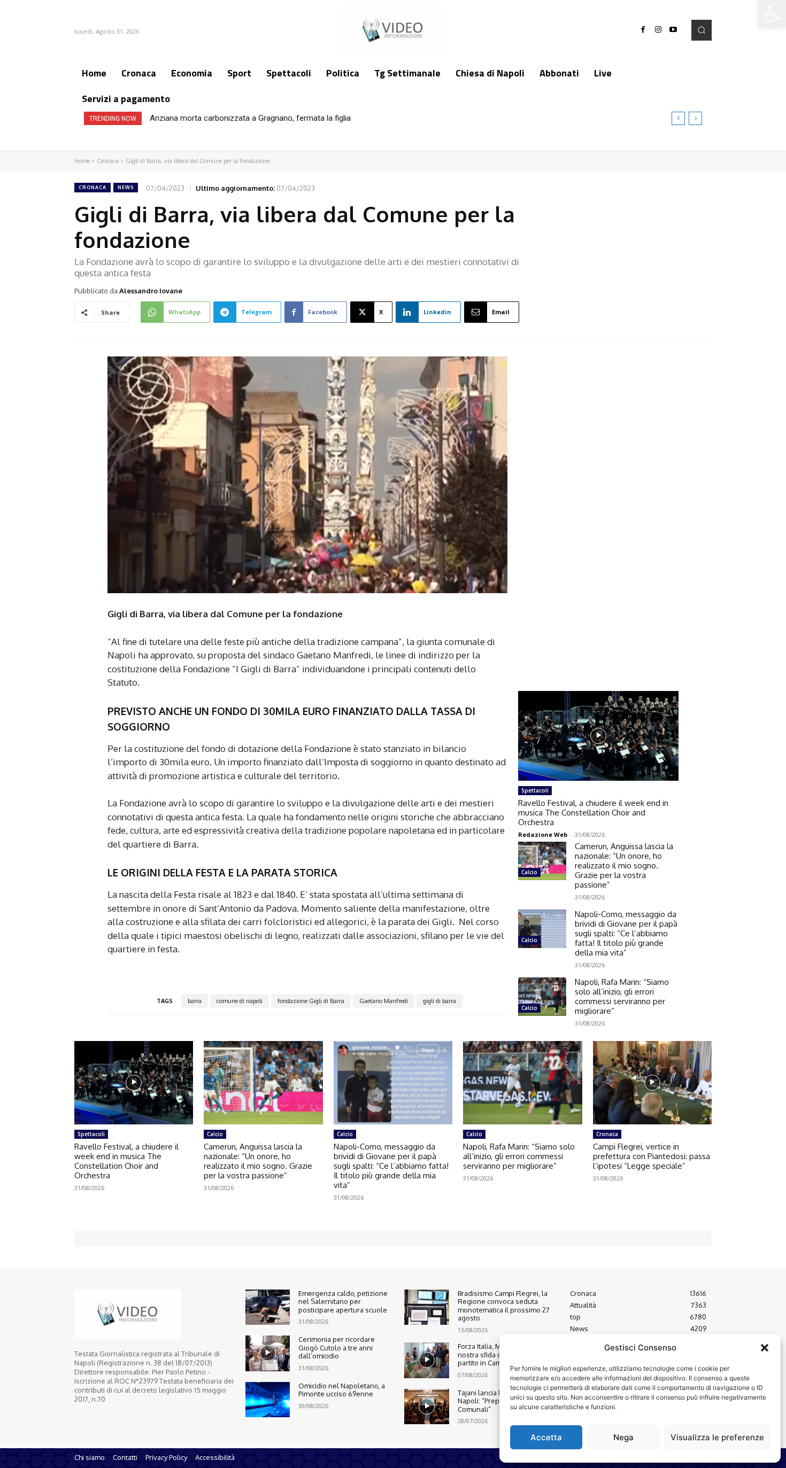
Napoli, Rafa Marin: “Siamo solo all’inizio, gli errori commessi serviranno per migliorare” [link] (622, 996)
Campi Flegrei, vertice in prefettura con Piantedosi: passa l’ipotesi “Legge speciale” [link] (651, 1156)
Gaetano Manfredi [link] (383, 1001)
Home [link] (82, 161)
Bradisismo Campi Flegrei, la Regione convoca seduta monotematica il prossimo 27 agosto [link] (504, 1306)
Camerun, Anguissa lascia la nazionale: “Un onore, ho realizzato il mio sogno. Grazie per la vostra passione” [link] (624, 865)
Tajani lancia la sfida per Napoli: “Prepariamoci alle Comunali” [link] (499, 1400)
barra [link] (195, 1001)
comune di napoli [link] (240, 1001)
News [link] (126, 187)
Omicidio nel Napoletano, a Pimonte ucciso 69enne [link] (341, 1390)
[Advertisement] (598, 505)
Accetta (546, 1437)
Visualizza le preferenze (717, 1437)
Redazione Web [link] (542, 834)
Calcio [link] (529, 872)
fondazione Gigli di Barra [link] (311, 1001)
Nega (623, 1437)
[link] (772, 14)
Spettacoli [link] (535, 790)
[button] (764, 1347)
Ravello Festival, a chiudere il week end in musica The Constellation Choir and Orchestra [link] (593, 812)
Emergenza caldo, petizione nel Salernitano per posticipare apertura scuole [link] (343, 1301)
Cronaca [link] (108, 161)
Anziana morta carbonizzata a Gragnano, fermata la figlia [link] (250, 118)
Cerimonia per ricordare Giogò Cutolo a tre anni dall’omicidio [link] (336, 1347)
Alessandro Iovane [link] (150, 290)
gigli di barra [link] (439, 1001)
